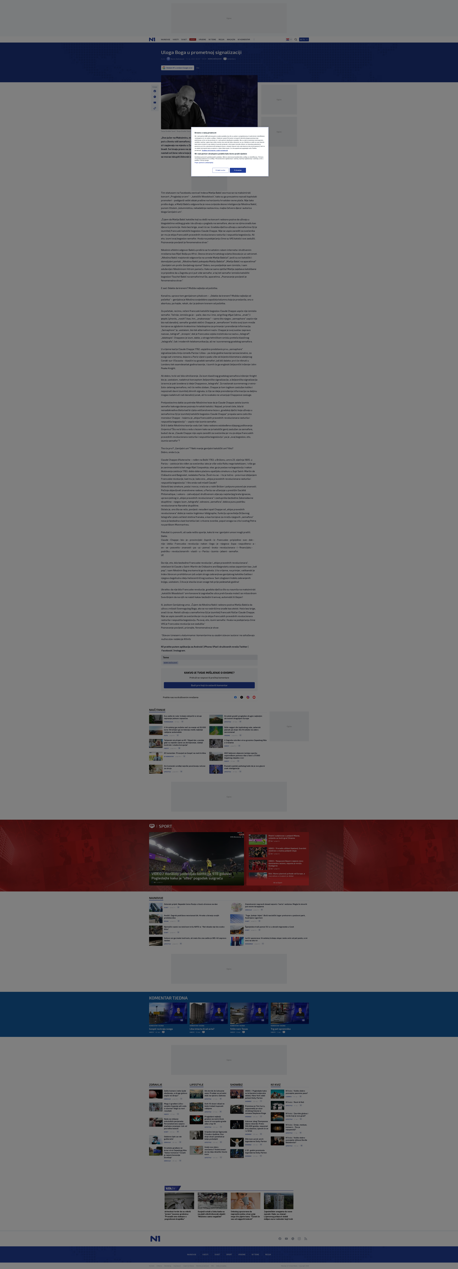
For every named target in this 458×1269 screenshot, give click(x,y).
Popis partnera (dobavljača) (204, 162)
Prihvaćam (238, 170)
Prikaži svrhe (220, 170)
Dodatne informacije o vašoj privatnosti (215, 150)
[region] (230, 152)
